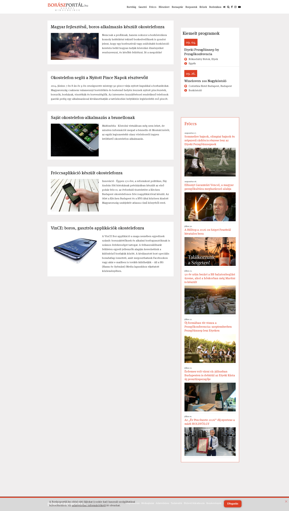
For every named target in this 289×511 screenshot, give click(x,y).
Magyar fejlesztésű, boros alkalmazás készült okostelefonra (108, 27)
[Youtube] (239, 7)
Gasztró (142, 7)
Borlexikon (215, 7)
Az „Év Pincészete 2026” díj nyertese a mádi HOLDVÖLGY (209, 420)
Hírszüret (164, 7)
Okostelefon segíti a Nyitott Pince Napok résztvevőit (99, 77)
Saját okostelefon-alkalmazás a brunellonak (93, 117)
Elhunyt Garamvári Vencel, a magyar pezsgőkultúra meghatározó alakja (209, 185)
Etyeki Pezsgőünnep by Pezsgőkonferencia (201, 51)
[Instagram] (235, 7)
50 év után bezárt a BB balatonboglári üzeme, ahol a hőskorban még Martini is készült (209, 277)
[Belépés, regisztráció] (224, 7)
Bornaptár (177, 7)
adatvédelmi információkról (89, 505)
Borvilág (131, 7)
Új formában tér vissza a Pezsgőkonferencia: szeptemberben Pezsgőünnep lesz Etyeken (208, 325)
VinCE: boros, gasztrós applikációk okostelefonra (97, 228)
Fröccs (152, 7)
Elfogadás (232, 503)
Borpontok (191, 7)
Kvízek (203, 7)
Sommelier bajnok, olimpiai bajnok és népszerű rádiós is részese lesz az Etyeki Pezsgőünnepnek (209, 139)
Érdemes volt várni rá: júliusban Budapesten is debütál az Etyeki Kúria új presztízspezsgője (209, 374)
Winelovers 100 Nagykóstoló (205, 81)
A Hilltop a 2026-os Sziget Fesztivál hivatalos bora (207, 230)
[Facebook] (231, 7)
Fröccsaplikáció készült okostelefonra (87, 173)
